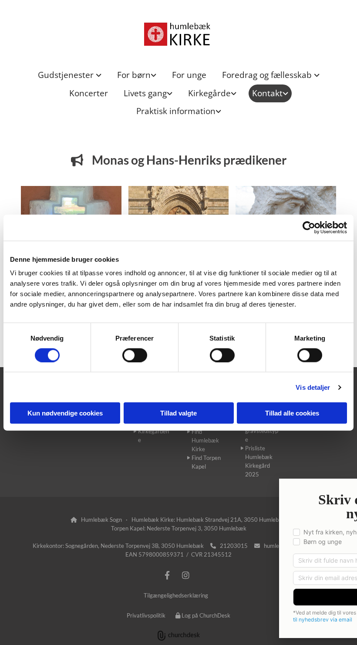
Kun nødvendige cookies (65, 413)
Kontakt (267, 93)
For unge (189, 75)
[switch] (134, 355)
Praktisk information (176, 111)
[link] (69, 75)
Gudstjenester (67, 75)
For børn (134, 75)
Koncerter (88, 93)
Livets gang (145, 93)
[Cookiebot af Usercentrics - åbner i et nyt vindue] (309, 227)
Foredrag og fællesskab (268, 75)
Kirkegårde (209, 93)
